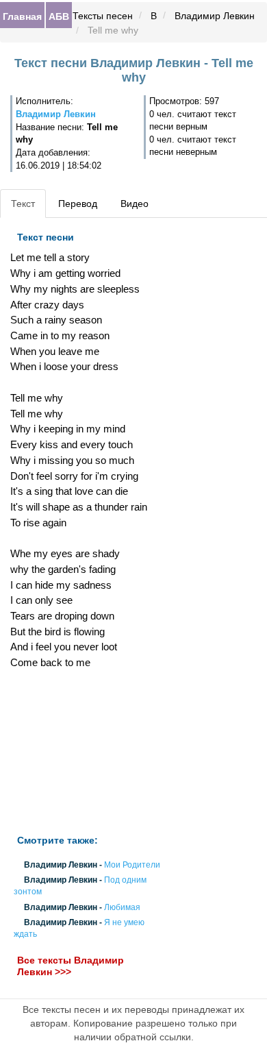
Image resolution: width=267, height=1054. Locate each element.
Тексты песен (103, 15)
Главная (22, 16)
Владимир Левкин (215, 15)
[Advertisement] (89, 752)
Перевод (77, 203)
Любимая (122, 907)
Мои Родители (132, 865)
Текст (23, 203)
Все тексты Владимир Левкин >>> (70, 966)
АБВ (59, 16)
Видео (134, 203)
